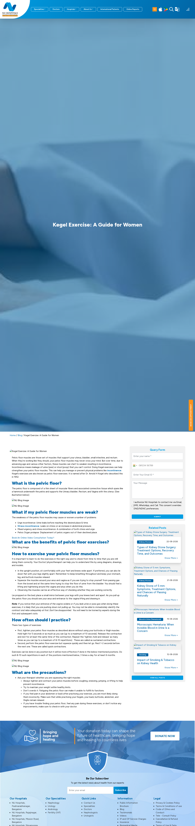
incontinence (114, 470)
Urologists (89, 815)
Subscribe (120, 790)
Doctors (56, 9)
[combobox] (135, 465)
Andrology (53, 809)
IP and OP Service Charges (133, 819)
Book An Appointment (191, 415)
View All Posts (157, 678)
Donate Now (165, 736)
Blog (20, 435)
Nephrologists (91, 812)
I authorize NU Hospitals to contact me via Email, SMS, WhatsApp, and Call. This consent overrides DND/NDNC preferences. (158, 505)
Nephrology (53, 803)
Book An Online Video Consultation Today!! (33, 537)
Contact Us (89, 803)
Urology (51, 806)
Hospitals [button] (71, 9)
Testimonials (126, 812)
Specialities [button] (39, 9)
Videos (123, 815)
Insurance (124, 822)
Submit (157, 517)
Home (13, 435)
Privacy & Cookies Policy (168, 803)
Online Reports (132, 9)
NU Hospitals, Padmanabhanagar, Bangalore (21, 806)
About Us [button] (88, 9)
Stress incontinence (28, 526)
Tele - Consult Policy (166, 815)
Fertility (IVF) (54, 812)
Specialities (89, 806)
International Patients (109, 9)
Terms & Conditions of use (169, 806)
